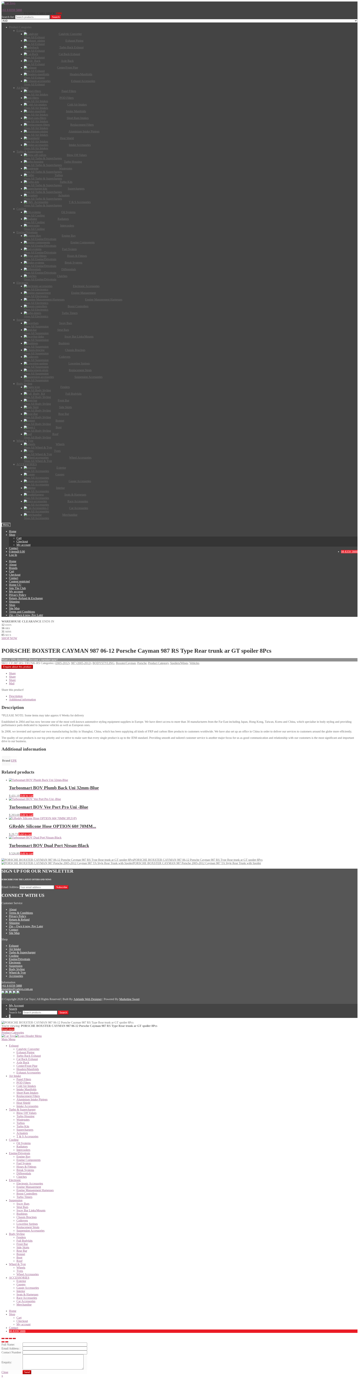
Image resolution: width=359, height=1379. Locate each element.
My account (23, 544)
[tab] (183, 696)
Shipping (14, 601)
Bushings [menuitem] (21, 1213)
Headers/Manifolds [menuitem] (27, 1069)
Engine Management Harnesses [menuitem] (35, 1190)
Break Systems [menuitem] (25, 1170)
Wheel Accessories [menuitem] (27, 1274)
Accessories (16, 976)
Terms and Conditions (22, 611)
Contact (13, 548)
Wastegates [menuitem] (23, 1119)
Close (4, 1372)
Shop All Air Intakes (36, 94)
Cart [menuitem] (19, 1317)
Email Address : (10, 1348)
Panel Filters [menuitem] (23, 1079)
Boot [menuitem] (19, 1257)
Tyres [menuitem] (19, 1271)
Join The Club (17, 588)
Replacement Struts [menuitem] (27, 1227)
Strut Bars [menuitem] (22, 1207)
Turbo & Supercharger (22, 952)
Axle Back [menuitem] (22, 1062)
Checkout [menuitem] (22, 1321)
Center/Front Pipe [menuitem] (26, 1065)
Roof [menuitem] (19, 1260)
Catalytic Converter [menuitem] (27, 1049)
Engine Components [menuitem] (28, 1160)
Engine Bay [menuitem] (23, 1156)
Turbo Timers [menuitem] (24, 1197)
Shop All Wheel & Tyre (38, 447)
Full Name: (8, 1344)
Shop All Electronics (36, 289)
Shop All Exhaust (34, 37)
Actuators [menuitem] (22, 1133)
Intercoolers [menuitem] (23, 1149)
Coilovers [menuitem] (22, 1220)
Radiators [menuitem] (22, 1146)
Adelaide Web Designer (87, 999)
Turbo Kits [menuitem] (22, 1126)
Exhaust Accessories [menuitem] (28, 1072)
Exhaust (14, 945)
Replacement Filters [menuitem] (28, 1096)
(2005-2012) (62, 663)
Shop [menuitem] (12, 1314)
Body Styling (17, 969)
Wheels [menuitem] (20, 1267)
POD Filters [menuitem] (23, 1082)
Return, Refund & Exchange (26, 598)
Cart (19, 538)
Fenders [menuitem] (21, 1237)
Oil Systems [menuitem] (23, 1143)
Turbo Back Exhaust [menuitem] (28, 1055)
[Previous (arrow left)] (2, 1341)
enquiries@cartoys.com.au (17, 989)
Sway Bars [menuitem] (22, 1203)
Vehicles (194, 663)
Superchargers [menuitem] (24, 1129)
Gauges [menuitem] (20, 1284)
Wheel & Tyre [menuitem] (17, 1264)
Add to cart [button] (26, 795)
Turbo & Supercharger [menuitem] (22, 1109)
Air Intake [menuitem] (15, 1075)
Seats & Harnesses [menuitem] (27, 1294)
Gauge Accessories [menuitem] (27, 1287)
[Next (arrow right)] (6, 1341)
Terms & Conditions (21, 912)
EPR (14, 760)
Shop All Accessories (36, 471)
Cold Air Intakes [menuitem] (26, 1086)
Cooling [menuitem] (14, 1139)
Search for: (7, 16)
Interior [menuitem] (20, 1291)
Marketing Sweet (129, 999)
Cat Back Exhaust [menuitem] (27, 1059)
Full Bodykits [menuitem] (24, 1240)
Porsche (142, 663)
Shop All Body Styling (37, 390)
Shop (12, 534)
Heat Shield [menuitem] (23, 1102)
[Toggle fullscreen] (10, 1338)
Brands (13, 568)
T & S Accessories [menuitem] (27, 1136)
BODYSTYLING (103, 663)
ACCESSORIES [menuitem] (19, 1277)
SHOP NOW (9, 638)
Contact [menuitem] (13, 1327)
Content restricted (19, 581)
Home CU (15, 584)
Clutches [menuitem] (21, 1176)
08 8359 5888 (349, 551)
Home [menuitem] (12, 1310)
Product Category (158, 663)
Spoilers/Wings (179, 663)
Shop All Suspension (36, 326)
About (12, 564)
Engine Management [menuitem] (28, 1186)
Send (27, 1372)
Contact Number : (12, 1352)
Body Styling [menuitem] (17, 1234)
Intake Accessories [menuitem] (27, 1106)
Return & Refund (19, 919)
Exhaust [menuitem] (14, 1045)
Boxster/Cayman (126, 663)
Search (56, 17)
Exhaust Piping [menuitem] (25, 1052)
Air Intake (15, 949)
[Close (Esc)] (2, 1338)
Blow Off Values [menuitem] (26, 1112)
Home (12, 531)
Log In (13, 554)
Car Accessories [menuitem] (25, 1301)
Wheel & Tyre (17, 972)
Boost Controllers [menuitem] (26, 1193)
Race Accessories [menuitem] (26, 1297)
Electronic (15, 962)
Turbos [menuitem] (20, 1123)
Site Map (14, 608)
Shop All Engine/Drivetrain (40, 239)
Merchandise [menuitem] (24, 1304)
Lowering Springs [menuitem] (27, 1223)
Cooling (14, 955)
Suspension (15, 965)
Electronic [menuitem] (15, 1180)
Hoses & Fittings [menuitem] (26, 1166)
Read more (7, 1029)
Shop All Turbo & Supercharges (43, 158)
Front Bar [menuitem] (22, 1244)
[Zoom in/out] (14, 1338)
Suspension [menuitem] (15, 1200)
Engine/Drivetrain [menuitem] (19, 1153)
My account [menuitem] (23, 1324)
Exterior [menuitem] (21, 1281)
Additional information (22, 699)
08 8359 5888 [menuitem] (17, 1331)
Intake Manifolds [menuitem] (26, 1089)
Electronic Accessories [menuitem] (29, 1183)
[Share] (6, 1338)
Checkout (22, 541)
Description (16, 696)
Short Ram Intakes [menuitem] (27, 1092)
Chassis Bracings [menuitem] (26, 1217)
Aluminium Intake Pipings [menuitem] (31, 1099)
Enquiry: (6, 1362)
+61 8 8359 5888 (11, 10)
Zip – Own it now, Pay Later (26, 615)
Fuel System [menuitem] (23, 1163)
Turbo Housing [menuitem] (25, 1116)
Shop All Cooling (34, 215)
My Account (16, 1005)
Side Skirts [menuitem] (22, 1247)
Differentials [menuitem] (23, 1173)
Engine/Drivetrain (19, 959)
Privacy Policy (17, 594)
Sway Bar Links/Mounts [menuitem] (30, 1210)
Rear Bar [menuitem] (21, 1250)
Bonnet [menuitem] (20, 1254)
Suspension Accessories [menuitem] (30, 1230)
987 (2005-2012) (81, 663)
